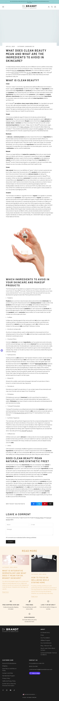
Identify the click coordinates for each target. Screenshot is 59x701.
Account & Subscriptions (9, 663)
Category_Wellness (9, 567)
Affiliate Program (45, 640)
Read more (5, 592)
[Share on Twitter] (39, 503)
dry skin (29, 72)
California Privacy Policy (9, 681)
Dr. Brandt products (26, 430)
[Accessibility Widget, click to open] (2, 350)
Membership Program (8, 675)
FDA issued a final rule (20, 413)
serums (14, 70)
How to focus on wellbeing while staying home (40, 580)
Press (42, 635)
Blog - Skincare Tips (46, 645)
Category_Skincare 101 (25, 46)
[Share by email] (50, 503)
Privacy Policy (39, 517)
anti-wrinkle (15, 72)
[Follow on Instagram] (6, 690)
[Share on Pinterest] (45, 503)
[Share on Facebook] (33, 503)
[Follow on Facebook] (3, 690)
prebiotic (40, 129)
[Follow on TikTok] (14, 690)
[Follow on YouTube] (10, 690)
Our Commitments (46, 643)
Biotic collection (25, 127)
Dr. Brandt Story (45, 632)
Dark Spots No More (41, 363)
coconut (28, 324)
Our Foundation (45, 638)
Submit (10, 541)
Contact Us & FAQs (7, 673)
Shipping (4, 666)
